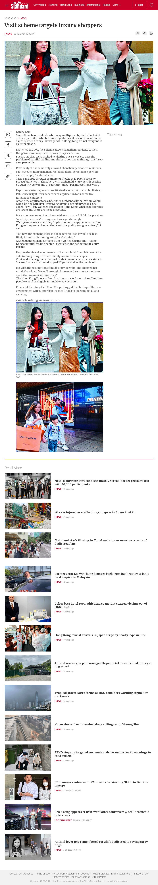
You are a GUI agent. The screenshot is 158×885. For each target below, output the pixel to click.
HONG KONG (10, 18)
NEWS (24, 18)
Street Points (99, 876)
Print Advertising (60, 876)
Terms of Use (42, 873)
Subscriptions (141, 873)
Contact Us (16, 873)
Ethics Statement (120, 873)
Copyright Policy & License (95, 873)
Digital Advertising (80, 876)
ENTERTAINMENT (64, 820)
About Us (28, 873)
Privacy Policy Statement (65, 873)
